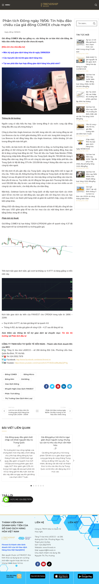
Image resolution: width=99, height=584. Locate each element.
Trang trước (37, 411)
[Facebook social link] (46, 386)
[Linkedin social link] (63, 386)
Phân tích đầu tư (18, 336)
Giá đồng (25, 379)
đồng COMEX (11, 374)
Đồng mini (9, 379)
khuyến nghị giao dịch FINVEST (19, 389)
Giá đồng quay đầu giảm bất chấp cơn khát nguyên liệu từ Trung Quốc (19, 440)
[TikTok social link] (49, 564)
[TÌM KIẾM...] (94, 23)
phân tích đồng (12, 394)
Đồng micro (29, 374)
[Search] (96, 5)
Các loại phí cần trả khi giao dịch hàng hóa (22, 58)
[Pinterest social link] (58, 386)
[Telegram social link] (69, 386)
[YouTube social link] (43, 564)
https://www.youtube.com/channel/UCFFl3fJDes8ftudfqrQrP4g (41, 363)
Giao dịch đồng (12, 384)
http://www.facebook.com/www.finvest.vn (33, 360)
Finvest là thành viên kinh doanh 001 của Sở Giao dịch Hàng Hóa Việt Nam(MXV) (14, 547)
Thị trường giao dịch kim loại (18, 398)
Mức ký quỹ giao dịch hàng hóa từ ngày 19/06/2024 (26, 52)
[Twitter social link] (52, 386)
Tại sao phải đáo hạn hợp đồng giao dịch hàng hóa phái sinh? (31, 63)
